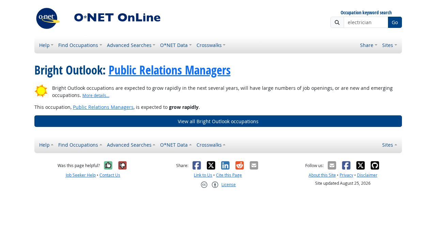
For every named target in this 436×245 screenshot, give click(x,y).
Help (44, 45)
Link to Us (203, 175)
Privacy (346, 175)
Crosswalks (209, 45)
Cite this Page (229, 175)
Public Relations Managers (170, 70)
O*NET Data (174, 45)
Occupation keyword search (366, 13)
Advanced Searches (129, 45)
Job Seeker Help (81, 175)
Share (366, 45)
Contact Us (109, 175)
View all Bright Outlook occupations (218, 121)
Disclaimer (367, 175)
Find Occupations (78, 45)
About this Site (322, 175)
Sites (387, 45)
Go (395, 22)
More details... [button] (95, 95)
